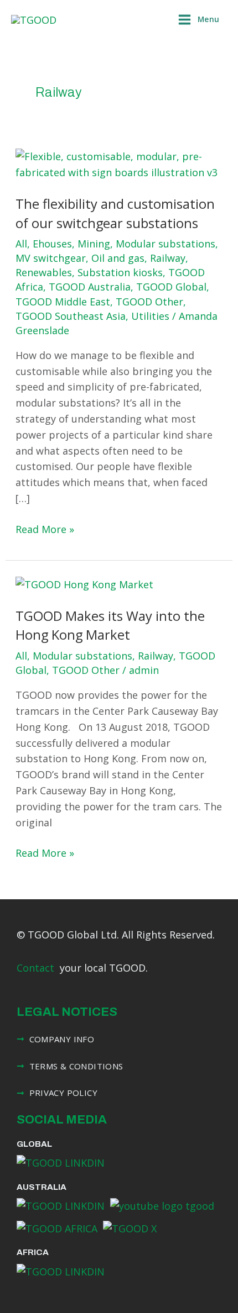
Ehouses (52, 243)
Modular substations (165, 243)
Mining (93, 243)
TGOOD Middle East (62, 301)
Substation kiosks (120, 272)
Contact (35, 967)
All (21, 243)
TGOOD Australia (90, 286)
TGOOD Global (171, 286)
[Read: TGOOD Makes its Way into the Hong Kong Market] (84, 583)
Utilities (150, 316)
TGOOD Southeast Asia (70, 316)
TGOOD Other (149, 301)
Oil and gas (117, 258)
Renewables (43, 272)
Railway (167, 258)
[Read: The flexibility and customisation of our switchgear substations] (119, 163)
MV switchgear (50, 258)
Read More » (44, 528)
